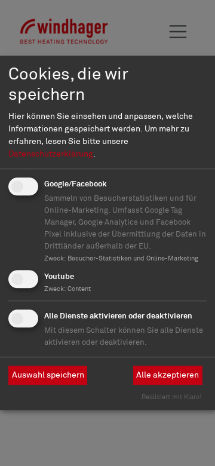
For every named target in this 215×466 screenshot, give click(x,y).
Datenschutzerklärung (50, 153)
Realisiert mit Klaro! (172, 397)
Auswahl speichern (48, 374)
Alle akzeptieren (167, 374)
